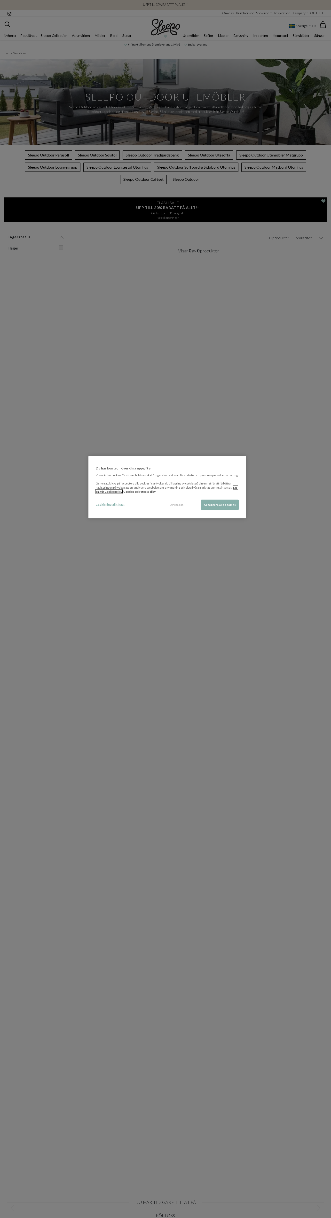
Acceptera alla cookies (220, 504)
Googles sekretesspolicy (139, 491)
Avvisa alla (176, 504)
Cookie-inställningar (110, 504)
